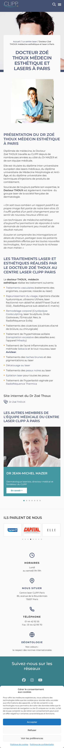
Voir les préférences (32, 738)
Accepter (32, 722)
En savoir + (16, 490)
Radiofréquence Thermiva (21, 383)
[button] (59, 4)
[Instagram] (32, 680)
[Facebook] (24, 680)
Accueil (16, 41)
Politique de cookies (19, 744)
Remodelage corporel (19, 310)
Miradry (21, 340)
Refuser (32, 730)
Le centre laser (29, 41)
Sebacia (22, 348)
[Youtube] (40, 680)
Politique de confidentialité (42, 744)
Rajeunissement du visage (22, 296)
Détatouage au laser (18, 365)
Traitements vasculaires (20, 287)
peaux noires (33, 370)
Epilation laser (14, 375)
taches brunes (34, 357)
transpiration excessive (20, 337)
